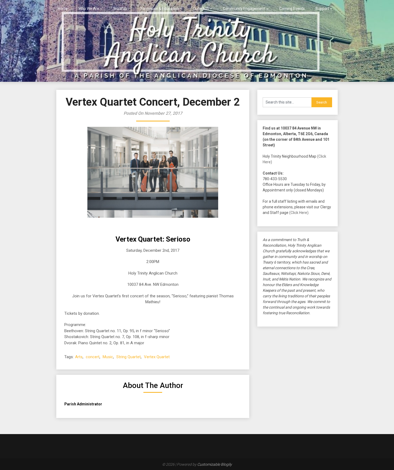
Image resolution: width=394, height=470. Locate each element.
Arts (79, 356)
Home (63, 8)
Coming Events (292, 8)
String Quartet (128, 356)
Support (322, 8)
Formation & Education (160, 8)
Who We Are (89, 8)
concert (92, 356)
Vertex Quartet (157, 356)
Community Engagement (244, 8)
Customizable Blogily (214, 464)
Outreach (201, 8)
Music (108, 356)
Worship (120, 8)
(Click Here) (298, 212)
